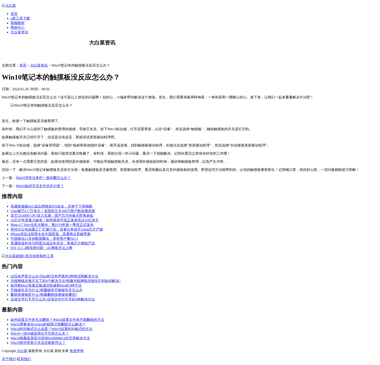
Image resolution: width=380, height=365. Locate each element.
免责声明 (76, 351)
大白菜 (22, 351)
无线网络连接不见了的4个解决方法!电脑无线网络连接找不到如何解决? (66, 281)
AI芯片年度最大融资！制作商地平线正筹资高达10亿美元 (55, 220)
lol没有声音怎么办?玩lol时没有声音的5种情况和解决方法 (54, 276)
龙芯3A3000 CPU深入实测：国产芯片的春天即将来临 (52, 215)
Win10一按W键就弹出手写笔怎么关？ (40, 333)
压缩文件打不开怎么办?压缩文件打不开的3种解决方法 (53, 299)
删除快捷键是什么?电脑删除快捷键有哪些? (44, 294)
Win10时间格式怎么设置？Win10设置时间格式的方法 (51, 329)
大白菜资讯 (19, 32)
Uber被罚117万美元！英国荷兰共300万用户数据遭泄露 (53, 211)
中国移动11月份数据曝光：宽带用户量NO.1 (44, 238)
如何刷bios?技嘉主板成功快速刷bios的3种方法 (46, 285)
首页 (14, 14)
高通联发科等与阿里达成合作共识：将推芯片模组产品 (53, 243)
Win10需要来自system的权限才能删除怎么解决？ (48, 324)
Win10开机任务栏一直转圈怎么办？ (43, 178)
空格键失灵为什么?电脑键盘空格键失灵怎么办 (46, 290)
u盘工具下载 (20, 18)
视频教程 (18, 23)
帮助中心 (18, 27)
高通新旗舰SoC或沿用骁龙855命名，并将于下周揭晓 (51, 206)
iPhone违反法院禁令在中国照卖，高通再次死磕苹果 (51, 234)
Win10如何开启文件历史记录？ (40, 186)
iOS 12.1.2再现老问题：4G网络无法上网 (41, 248)
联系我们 (24, 359)
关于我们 (9, 359)
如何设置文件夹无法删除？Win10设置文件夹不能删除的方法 (57, 320)
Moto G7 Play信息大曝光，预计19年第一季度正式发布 (52, 225)
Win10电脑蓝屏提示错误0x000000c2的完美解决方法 (50, 338)
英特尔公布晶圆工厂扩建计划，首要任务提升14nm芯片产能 (57, 229)
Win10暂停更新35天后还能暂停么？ (38, 343)
